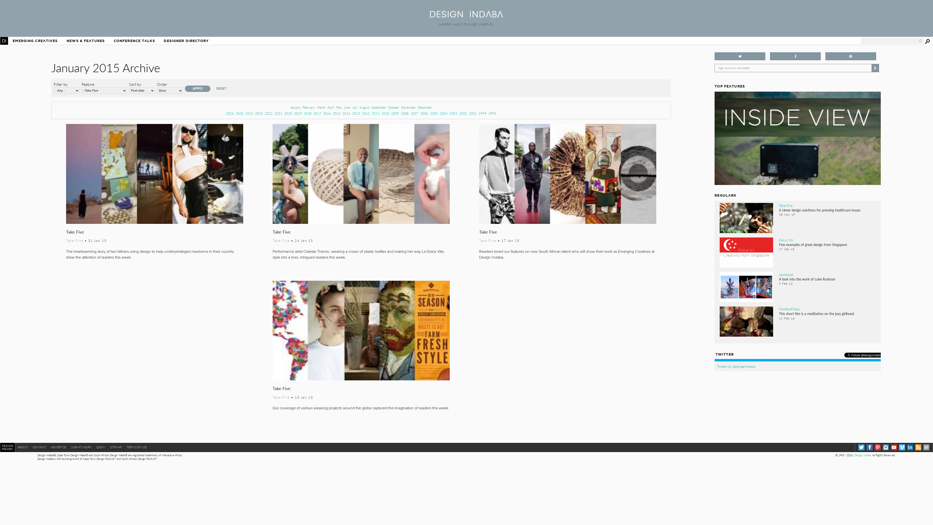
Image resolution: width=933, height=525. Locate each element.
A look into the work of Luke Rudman (807, 279)
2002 (463, 113)
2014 (346, 113)
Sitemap (116, 447)
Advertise (58, 447)
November (408, 107)
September (378, 107)
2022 (269, 113)
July (355, 107)
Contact (39, 447)
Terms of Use (137, 447)
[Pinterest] (878, 447)
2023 (259, 113)
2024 (249, 113)
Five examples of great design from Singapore (813, 244)
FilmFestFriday (789, 308)
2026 (230, 113)
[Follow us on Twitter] (740, 56)
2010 (385, 113)
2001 (473, 113)
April (331, 107)
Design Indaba (863, 455)
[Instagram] (886, 447)
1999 (482, 113)
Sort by (135, 84)
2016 (327, 113)
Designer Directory (186, 41)
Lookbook (786, 274)
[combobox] (892, 41)
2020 (288, 113)
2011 (376, 113)
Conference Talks (134, 41)
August (364, 107)
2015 (337, 113)
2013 (356, 113)
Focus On (786, 239)
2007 (414, 113)
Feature (88, 84)
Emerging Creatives (35, 41)
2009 (395, 113)
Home (4, 41)
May (339, 107)
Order (162, 84)
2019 (298, 113)
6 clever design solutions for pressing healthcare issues (819, 210)
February (309, 107)
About (22, 447)
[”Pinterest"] (850, 56)
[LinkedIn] (910, 447)
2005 (434, 113)
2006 (424, 113)
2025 (239, 113)
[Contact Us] (926, 447)
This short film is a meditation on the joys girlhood (816, 313)
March (321, 107)
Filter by (61, 84)
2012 (366, 113)
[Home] (466, 16)
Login (100, 447)
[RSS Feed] (918, 447)
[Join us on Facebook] (795, 56)
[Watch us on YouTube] (894, 447)
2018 (307, 113)
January (295, 107)
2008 (405, 113)
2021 (278, 113)
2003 (453, 113)
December (425, 107)
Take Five (75, 232)
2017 (317, 113)
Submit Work (81, 447)
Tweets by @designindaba (736, 366)
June (347, 107)
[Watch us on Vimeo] (902, 447)
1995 (492, 113)
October (393, 107)
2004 (444, 113)
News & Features (86, 41)
